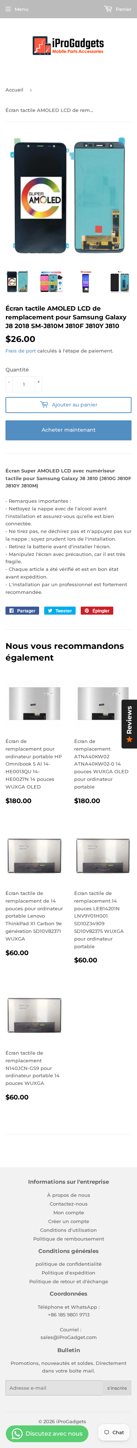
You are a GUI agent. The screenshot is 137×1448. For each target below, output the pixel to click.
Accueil (14, 90)
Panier (123, 9)
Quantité (17, 369)
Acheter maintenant (69, 430)
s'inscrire (117, 1388)
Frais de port (20, 351)
